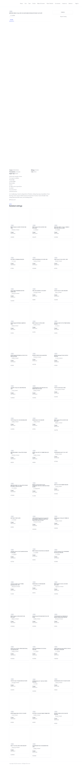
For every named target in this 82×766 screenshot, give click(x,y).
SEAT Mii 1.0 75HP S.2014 (15, 518)
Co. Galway (36, 651)
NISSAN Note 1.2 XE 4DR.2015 (38, 420)
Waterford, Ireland (16, 586)
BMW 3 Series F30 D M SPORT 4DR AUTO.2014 (39, 227)
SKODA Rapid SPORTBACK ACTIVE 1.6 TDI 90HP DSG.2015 (19, 356)
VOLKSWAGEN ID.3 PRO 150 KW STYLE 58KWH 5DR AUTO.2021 (40, 388)
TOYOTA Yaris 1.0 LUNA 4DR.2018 (61, 290)
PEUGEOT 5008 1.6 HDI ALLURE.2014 (39, 355)
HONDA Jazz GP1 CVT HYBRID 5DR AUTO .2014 (40, 453)
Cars (26, 3)
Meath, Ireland (58, 261)
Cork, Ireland (15, 390)
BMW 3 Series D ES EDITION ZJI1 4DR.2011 (40, 550)
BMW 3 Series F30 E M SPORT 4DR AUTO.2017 (61, 420)
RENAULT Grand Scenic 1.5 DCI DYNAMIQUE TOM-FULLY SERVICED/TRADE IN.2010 (40, 485)
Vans (29, 3)
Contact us (64, 3)
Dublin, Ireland (37, 324)
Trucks (34, 3)
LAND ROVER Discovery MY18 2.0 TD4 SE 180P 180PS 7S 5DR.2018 (62, 649)
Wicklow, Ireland (15, 229)
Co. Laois (14, 261)
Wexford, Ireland (15, 293)
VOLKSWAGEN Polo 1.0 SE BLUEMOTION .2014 (40, 746)
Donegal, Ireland (37, 292)
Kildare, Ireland (58, 422)
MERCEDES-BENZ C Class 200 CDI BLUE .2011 (19, 453)
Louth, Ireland (58, 486)
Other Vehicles (50, 3)
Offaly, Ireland (37, 421)
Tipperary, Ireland (59, 586)
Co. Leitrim (14, 488)
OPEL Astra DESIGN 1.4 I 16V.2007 (39, 290)
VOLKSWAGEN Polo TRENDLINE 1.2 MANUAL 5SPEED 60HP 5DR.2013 (61, 617)
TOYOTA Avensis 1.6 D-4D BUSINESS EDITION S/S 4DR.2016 (61, 552)
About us (70, 3)
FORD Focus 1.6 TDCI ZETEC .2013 (61, 259)
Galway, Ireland (37, 261)
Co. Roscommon (59, 358)
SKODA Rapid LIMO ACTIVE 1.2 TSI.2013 (18, 713)
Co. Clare (36, 683)
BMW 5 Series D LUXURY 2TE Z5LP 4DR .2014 (18, 227)
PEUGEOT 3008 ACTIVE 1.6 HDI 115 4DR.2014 (61, 714)
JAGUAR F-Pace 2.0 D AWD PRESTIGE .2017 (18, 388)
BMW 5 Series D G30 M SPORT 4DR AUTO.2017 (18, 617)
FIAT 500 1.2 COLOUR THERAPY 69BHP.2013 (41, 713)
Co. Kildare (36, 229)
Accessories (57, 3)
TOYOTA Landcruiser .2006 (59, 387)
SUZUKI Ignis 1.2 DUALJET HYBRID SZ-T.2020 (61, 519)
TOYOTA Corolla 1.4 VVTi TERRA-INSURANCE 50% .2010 (17, 584)
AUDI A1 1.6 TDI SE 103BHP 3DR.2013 (61, 484)
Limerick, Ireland (15, 747)
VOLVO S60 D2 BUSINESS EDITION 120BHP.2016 (17, 291)
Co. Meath (14, 519)
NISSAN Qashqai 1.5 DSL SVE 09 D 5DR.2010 (61, 356)
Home (21, 3)
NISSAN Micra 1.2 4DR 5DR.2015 (38, 583)
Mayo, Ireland (58, 292)
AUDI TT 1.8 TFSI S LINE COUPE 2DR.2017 (18, 745)
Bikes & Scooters (41, 3)
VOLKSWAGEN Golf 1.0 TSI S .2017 (61, 452)
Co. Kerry (57, 325)
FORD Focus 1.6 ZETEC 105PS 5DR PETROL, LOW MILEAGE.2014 (19, 649)
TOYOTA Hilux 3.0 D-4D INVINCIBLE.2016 (19, 420)
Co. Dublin (12, 15)
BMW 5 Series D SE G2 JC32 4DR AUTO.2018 (61, 584)
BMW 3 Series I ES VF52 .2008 (38, 323)
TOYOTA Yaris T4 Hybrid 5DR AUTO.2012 (19, 680)
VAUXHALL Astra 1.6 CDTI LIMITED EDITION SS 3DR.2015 (19, 552)
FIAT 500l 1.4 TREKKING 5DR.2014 (17, 259)
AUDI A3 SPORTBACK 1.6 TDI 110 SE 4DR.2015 (39, 649)
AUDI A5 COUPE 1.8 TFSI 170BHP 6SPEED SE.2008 (62, 323)
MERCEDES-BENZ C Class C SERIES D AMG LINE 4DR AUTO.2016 (61, 227)
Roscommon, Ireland (60, 389)
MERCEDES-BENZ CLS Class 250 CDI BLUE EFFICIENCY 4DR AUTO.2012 (19, 486)
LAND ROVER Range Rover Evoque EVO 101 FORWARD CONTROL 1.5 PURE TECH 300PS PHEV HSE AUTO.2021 (40, 519)
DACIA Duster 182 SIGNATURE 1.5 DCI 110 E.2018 (40, 617)
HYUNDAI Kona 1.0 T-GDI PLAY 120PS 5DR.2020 (39, 681)
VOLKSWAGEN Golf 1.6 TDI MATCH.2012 (62, 680)
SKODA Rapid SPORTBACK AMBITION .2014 (18, 323)
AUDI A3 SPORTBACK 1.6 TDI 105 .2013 (39, 259)
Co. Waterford (37, 488)
